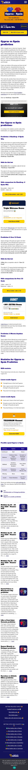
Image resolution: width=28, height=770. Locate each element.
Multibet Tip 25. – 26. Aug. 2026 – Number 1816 (8, 562)
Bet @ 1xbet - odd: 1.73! (14, 290)
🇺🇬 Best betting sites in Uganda (14, 739)
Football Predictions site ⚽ (14, 709)
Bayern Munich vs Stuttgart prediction (8, 647)
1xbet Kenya (4, 324)
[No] (26, 764)
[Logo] (5, 2)
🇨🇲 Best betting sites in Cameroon (14, 748)
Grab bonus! (14, 317)
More (8, 527)
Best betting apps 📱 (14, 715)
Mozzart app (11, 228)
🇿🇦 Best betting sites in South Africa (14, 742)
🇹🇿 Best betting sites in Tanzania (14, 737)
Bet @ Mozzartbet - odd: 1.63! (14, 194)
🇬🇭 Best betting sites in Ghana (14, 734)
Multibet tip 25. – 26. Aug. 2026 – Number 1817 (8, 534)
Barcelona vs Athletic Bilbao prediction (9, 677)
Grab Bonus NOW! (14, 221)
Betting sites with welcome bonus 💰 (14, 718)
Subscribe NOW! (14, 433)
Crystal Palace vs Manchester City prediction (7, 590)
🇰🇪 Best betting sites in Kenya (14, 731)
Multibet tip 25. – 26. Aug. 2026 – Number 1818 (8, 506)
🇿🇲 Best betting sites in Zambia (14, 745)
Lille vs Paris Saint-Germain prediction (8, 621)
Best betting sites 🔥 (14, 712)
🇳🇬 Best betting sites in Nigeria (14, 728)
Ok (14, 767)
